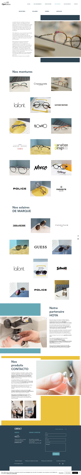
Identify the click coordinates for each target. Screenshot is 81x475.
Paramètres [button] (61, 472)
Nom (46, 432)
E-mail (46, 437)
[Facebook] (78, 236)
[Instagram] (78, 239)
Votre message (47, 442)
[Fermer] (79, 473)
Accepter (75, 472)
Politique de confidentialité (11, 473)
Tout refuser (68, 472)
